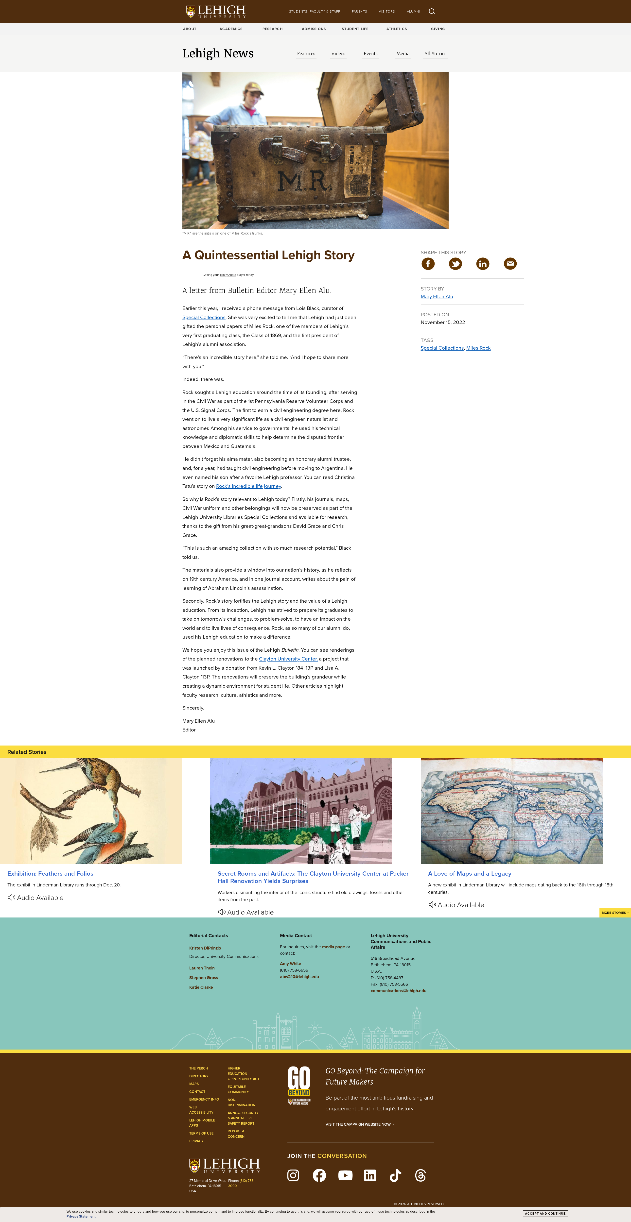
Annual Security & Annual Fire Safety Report (243, 1118)
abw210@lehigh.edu (299, 976)
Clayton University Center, (288, 658)
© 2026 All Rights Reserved (419, 1204)
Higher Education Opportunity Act (244, 1074)
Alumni (413, 11)
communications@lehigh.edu (398, 990)
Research (273, 29)
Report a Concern (236, 1134)
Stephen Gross (203, 977)
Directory (199, 1076)
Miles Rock (478, 348)
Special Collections (442, 348)
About (189, 29)
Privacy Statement (81, 1216)
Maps (194, 1083)
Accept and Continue (545, 1213)
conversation (342, 1155)
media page (333, 947)
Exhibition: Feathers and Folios (50, 873)
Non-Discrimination (241, 1102)
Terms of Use (201, 1133)
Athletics (396, 29)
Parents (360, 11)
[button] (432, 11)
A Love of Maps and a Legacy (469, 873)
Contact (197, 1091)
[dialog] (315, 1214)
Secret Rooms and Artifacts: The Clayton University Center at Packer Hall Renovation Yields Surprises (313, 877)
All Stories (435, 53)
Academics (231, 29)
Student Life (355, 29)
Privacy (196, 1141)
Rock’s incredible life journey (248, 486)
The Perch (198, 1068)
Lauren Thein (202, 968)
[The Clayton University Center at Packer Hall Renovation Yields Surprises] (315, 811)
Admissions (314, 29)
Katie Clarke (201, 987)
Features (306, 53)
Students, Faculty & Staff (314, 11)
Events (371, 53)
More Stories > (615, 912)
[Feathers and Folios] (105, 811)
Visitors (387, 11)
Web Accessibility (201, 1110)
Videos (338, 53)
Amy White (290, 963)
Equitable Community (238, 1089)
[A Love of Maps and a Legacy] (526, 811)
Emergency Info (204, 1099)
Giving (438, 29)
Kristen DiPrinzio (205, 948)
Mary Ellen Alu (437, 296)
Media (403, 53)
